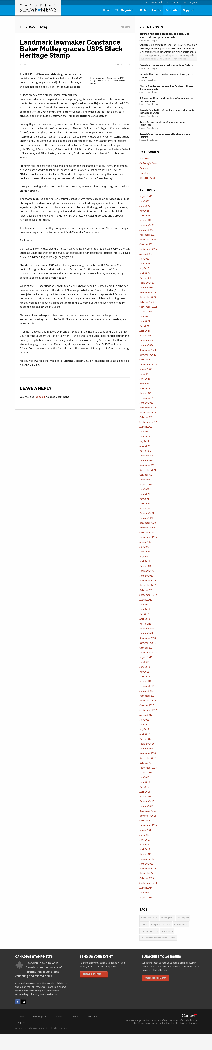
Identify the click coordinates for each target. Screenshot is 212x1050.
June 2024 (144, 321)
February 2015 (146, 858)
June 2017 (144, 724)
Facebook (17, 1001)
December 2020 (147, 522)
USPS (173, 937)
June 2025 (144, 263)
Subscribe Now (155, 978)
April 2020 (144, 561)
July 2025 (144, 258)
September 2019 (148, 594)
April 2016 (144, 791)
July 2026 (144, 201)
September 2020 (148, 537)
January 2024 (146, 345)
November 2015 (147, 815)
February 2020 (146, 570)
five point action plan (161, 924)
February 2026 (146, 225)
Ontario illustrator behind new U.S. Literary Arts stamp (166, 76)
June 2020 (144, 551)
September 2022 (148, 421)
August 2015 (145, 830)
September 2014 (148, 882)
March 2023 (145, 393)
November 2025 (147, 239)
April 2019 (144, 618)
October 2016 (146, 762)
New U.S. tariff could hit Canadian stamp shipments (162, 123)
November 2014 (147, 873)
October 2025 (146, 244)
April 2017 (144, 734)
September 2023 (148, 364)
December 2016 (147, 753)
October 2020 (146, 532)
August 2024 (145, 311)
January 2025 (146, 287)
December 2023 (147, 349)
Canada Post (183, 917)
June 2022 (144, 436)
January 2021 (146, 518)
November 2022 (147, 412)
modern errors (181, 924)
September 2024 (148, 306)
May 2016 (144, 786)
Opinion (143, 168)
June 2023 (144, 378)
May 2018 (144, 671)
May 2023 (144, 383)
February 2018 (146, 686)
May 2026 (144, 210)
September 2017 (148, 710)
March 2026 (145, 220)
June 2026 (144, 205)
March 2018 (145, 681)
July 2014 (144, 892)
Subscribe (171, 10)
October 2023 (146, 359)
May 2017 (144, 729)
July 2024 (144, 316)
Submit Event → (94, 974)
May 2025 (144, 268)
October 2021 (146, 474)
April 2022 (144, 445)
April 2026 (144, 215)
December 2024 (147, 292)
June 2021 (144, 493)
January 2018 (146, 690)
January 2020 (146, 575)
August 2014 (145, 887)
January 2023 (146, 402)
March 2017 (145, 738)
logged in (40, 397)
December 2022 (147, 407)
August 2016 (145, 772)
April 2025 (144, 273)
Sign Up (193, 2)
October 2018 (146, 647)
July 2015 (144, 834)
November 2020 (147, 527)
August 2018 (145, 657)
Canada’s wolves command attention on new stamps (164, 135)
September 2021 (148, 479)
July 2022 (144, 431)
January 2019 (146, 633)
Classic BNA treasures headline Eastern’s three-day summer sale (166, 87)
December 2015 (147, 810)
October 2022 (146, 417)
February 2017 (146, 743)
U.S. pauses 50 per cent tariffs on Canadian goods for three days (167, 99)
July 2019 (144, 604)
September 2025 (148, 249)
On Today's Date (148, 163)
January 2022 (146, 460)
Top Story (144, 172)
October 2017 (146, 705)
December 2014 (147, 868)
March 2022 (145, 450)
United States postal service (154, 937)
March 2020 (145, 566)
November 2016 (147, 758)
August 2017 (145, 714)
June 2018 (144, 666)
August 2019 (145, 599)
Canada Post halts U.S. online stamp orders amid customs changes (166, 111)
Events (156, 10)
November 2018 (147, 642)
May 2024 (144, 325)
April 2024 (144, 330)
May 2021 (144, 498)
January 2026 (146, 229)
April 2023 (144, 388)
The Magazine (124, 10)
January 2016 (146, 806)
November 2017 (147, 700)
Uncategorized (147, 177)
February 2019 (146, 628)
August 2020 (145, 542)
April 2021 (144, 503)
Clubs (143, 10)
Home (107, 10)
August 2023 (145, 369)
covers (144, 924)
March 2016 (145, 796)
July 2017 (144, 719)
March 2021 (145, 508)
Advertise (163, 2)
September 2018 (148, 652)
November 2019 (147, 585)
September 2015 (148, 825)
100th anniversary (149, 917)
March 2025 (145, 277)
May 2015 (144, 844)
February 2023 (146, 397)
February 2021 (146, 513)
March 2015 (145, 854)
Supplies (188, 10)
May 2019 (144, 614)
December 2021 (147, 465)
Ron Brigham (167, 931)
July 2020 (144, 546)
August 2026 (145, 196)
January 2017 (146, 748)
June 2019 (144, 609)
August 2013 (145, 897)
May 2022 (144, 441)
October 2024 (146, 301)
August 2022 (145, 426)
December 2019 (147, 580)
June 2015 (144, 839)
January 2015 (146, 863)
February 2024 (146, 340)
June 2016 (144, 782)
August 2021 (145, 484)
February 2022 (146, 455)
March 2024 (145, 335)
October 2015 (146, 820)
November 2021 (147, 469)
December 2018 (147, 638)
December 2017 (147, 695)
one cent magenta (149, 931)
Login (185, 2)
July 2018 (144, 662)
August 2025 (145, 253)
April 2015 (144, 849)
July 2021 (144, 489)
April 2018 (144, 676)
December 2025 (147, 234)
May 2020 (144, 556)
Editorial (144, 158)
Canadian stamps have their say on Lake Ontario (166, 65)
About (154, 2)
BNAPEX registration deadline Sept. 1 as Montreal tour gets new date (164, 35)
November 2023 (147, 354)
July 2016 (144, 777)
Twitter (23, 1001)
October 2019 (146, 590)
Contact (174, 2)
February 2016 (146, 801)
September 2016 (148, 767)
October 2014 (146, 878)
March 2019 (145, 623)
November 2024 (147, 297)
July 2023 (144, 373)
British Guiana (167, 917)
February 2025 (146, 282)
